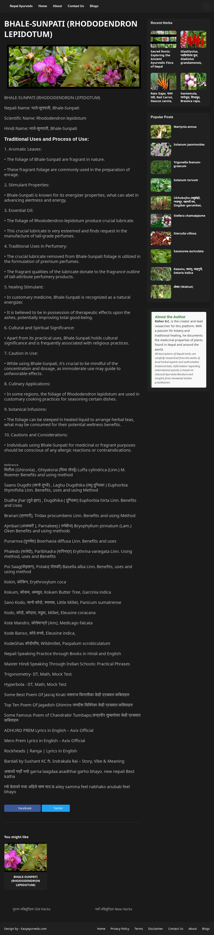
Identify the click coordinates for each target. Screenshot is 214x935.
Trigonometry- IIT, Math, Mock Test (38, 674)
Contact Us (175, 929)
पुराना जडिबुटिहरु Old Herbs (32, 909)
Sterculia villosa (185, 233)
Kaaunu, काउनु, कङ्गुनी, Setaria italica (188, 271)
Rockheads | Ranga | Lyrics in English (40, 751)
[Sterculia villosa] (161, 238)
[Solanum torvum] (161, 185)
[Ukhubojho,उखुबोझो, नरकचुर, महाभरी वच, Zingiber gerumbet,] (161, 203)
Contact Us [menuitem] (76, 6)
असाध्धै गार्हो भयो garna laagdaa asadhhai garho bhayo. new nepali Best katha (69, 773)
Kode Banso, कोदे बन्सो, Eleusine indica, (39, 633)
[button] (197, 6)
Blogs (206, 929)
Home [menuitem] (42, 6)
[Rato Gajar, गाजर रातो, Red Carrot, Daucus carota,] (163, 81)
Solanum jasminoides (189, 144)
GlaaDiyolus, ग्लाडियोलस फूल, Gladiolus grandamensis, (191, 57)
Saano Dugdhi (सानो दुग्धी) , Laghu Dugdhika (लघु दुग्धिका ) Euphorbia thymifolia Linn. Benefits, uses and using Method (66, 487)
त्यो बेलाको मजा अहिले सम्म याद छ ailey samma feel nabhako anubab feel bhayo (67, 789)
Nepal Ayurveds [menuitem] (21, 6)
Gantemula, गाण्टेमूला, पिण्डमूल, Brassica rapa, (190, 97)
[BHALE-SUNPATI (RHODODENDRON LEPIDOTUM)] (25, 857)
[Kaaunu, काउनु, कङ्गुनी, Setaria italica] (161, 274)
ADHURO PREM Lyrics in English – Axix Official (48, 730)
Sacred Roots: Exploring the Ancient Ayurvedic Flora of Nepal (162, 59)
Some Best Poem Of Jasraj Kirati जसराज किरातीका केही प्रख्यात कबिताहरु (66, 694)
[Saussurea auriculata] (161, 256)
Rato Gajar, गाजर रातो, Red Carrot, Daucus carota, (162, 97)
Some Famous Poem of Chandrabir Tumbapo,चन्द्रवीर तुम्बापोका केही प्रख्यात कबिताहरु (72, 717)
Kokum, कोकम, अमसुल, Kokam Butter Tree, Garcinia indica (57, 592)
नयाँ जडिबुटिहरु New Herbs (113, 909)
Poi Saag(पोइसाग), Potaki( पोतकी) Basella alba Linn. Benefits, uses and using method (68, 569)
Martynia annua (185, 127)
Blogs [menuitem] (94, 6)
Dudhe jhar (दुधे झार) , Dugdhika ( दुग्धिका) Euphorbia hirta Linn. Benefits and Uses (70, 502)
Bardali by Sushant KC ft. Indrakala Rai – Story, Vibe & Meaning (64, 761)
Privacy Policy (120, 929)
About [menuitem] (57, 6)
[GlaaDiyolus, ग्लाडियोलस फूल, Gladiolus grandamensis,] (193, 39)
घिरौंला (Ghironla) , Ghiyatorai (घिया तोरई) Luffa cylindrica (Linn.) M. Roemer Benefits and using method (64, 472)
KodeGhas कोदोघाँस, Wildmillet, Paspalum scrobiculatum (57, 643)
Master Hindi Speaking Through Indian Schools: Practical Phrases (67, 664)
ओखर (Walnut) (183, 287)
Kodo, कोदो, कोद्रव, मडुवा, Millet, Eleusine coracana (50, 612)
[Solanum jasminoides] (161, 149)
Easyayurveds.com (34, 929)
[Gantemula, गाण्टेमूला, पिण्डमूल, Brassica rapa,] (193, 81)
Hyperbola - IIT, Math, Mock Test (35, 684)
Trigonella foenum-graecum (187, 164)
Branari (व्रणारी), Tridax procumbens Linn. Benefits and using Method (69, 515)
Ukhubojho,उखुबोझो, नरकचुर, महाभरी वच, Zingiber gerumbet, (188, 201)
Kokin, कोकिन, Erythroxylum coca (35, 582)
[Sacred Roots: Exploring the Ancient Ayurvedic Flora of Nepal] (163, 39)
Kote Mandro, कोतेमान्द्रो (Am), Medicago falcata (48, 623)
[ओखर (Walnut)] (161, 291)
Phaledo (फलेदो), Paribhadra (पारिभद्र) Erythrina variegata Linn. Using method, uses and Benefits (68, 553)
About (193, 929)
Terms (138, 929)
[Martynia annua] (161, 131)
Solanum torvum (186, 180)
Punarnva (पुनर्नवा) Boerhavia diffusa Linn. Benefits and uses (60, 541)
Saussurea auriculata (189, 251)
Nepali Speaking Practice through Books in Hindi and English (62, 653)
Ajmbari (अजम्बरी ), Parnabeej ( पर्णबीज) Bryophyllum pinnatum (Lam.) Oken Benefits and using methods (67, 528)
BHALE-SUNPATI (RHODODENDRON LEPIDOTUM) (25, 881)
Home (101, 929)
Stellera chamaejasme (189, 216)
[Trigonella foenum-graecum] (161, 167)
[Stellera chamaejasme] (161, 220)
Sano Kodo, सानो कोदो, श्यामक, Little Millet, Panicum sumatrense (62, 602)
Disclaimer (155, 929)
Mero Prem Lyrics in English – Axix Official (44, 740)
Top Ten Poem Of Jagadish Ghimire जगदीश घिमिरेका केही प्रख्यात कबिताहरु (68, 705)
